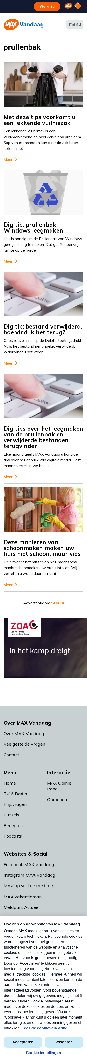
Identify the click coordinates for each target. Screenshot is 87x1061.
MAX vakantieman (23, 896)
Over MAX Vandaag (24, 733)
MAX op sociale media (26, 885)
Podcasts (13, 836)
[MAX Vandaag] (24, 24)
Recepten (13, 825)
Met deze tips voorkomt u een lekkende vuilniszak (40, 119)
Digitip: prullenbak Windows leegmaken (33, 227)
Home (10, 783)
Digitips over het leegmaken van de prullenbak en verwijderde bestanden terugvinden (43, 437)
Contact (11, 754)
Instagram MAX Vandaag (29, 875)
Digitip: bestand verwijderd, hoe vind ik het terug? (43, 329)
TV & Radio (15, 793)
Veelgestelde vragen (24, 744)
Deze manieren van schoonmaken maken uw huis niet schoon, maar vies (42, 548)
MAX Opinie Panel (59, 786)
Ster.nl (57, 602)
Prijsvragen (15, 804)
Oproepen (57, 799)
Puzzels (11, 815)
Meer (8, 159)
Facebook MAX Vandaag (29, 864)
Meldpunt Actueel (22, 907)
